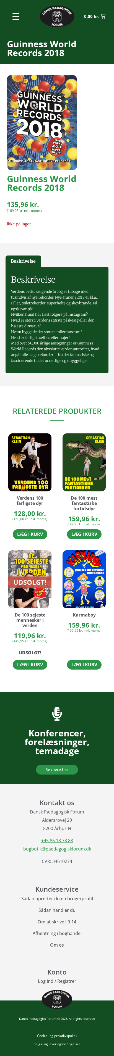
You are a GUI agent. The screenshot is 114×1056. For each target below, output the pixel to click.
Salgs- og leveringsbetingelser (57, 1044)
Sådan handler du (57, 910)
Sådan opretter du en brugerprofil (57, 899)
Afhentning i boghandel (57, 933)
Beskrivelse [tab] (23, 261)
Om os (57, 945)
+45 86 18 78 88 (57, 841)
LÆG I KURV (30, 665)
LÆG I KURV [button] (30, 534)
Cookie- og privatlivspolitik (57, 1035)
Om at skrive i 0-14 (57, 922)
